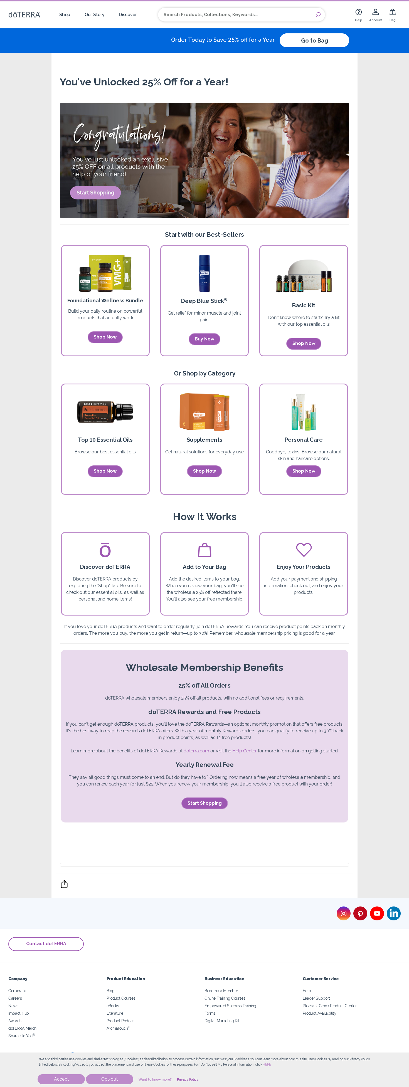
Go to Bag (314, 40)
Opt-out (109, 1079)
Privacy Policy (187, 1079)
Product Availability (319, 1013)
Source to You (21, 1035)
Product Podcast (121, 1020)
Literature (115, 1013)
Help (307, 990)
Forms (209, 1013)
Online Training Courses (224, 998)
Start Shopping (205, 803)
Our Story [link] (94, 14)
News (13, 1005)
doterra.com (196, 751)
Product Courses (121, 998)
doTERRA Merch (22, 1028)
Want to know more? (155, 1079)
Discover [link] (128, 14)
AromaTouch (118, 1028)
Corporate (17, 990)
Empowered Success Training (230, 1005)
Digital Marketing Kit (222, 1020)
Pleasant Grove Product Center (330, 1005)
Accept (61, 1079)
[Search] (318, 14)
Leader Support (316, 998)
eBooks (113, 1005)
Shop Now (105, 337)
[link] (358, 14)
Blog (111, 990)
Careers (15, 998)
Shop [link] (64, 14)
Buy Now (204, 339)
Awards (14, 1020)
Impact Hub (18, 1013)
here (267, 1064)
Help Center (244, 751)
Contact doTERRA (46, 943)
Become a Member (221, 990)
